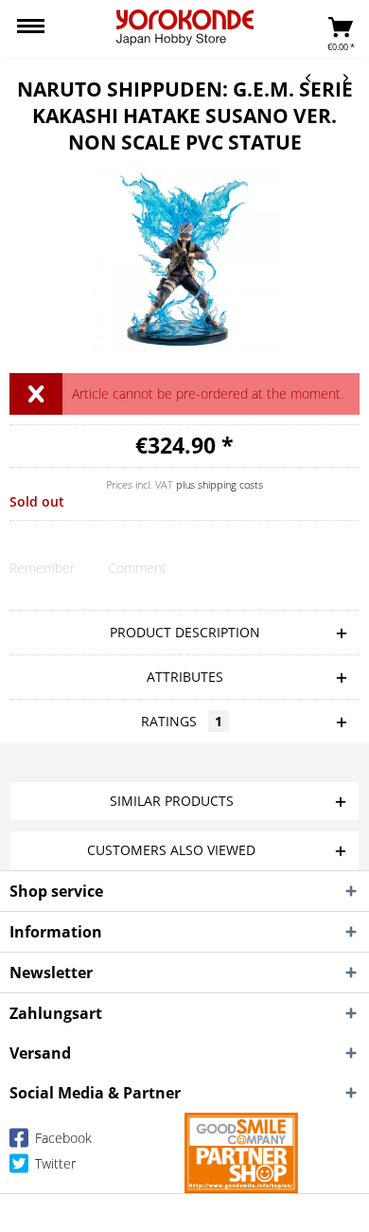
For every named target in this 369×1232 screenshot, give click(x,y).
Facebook (61, 1138)
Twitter (53, 1163)
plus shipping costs (219, 484)
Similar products (172, 801)
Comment (137, 568)
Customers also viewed (171, 850)
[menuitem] (31, 28)
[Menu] (31, 28)
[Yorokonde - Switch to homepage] (185, 27)
